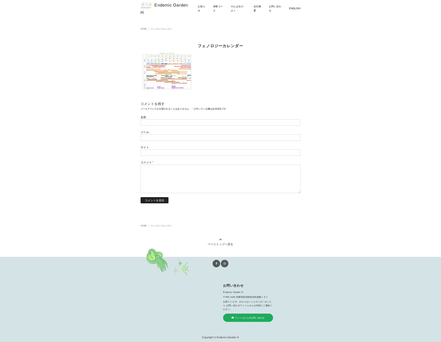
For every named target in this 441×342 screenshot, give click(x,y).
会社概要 (257, 8)
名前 (143, 117)
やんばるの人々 (237, 8)
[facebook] (216, 263)
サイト (145, 147)
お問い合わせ (275, 8)
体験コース (218, 8)
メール (145, 132)
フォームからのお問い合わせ (249, 317)
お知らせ (201, 8)
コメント (147, 162)
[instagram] (224, 263)
